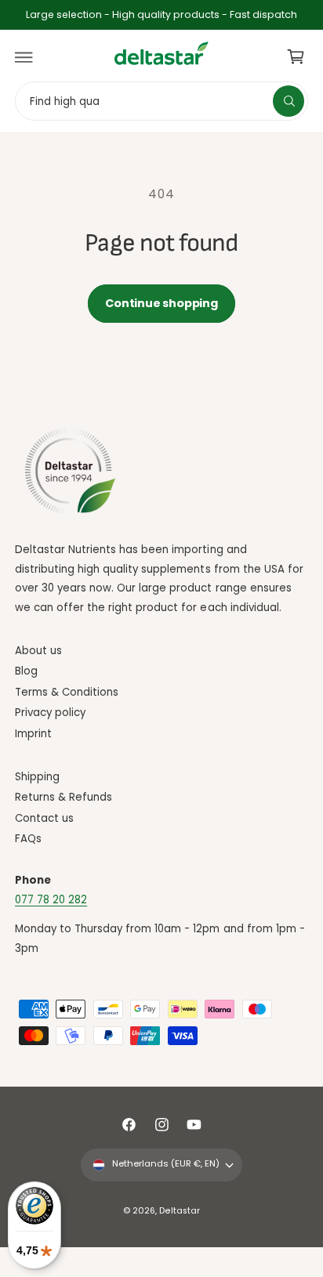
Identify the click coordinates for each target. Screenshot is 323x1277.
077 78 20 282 (51, 899)
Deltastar (179, 1211)
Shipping (37, 776)
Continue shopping (161, 303)
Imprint (33, 733)
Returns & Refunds (63, 797)
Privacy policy (50, 712)
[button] (24, 57)
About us (38, 650)
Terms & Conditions (66, 692)
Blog (26, 671)
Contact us (44, 818)
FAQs (28, 838)
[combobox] (161, 100)
